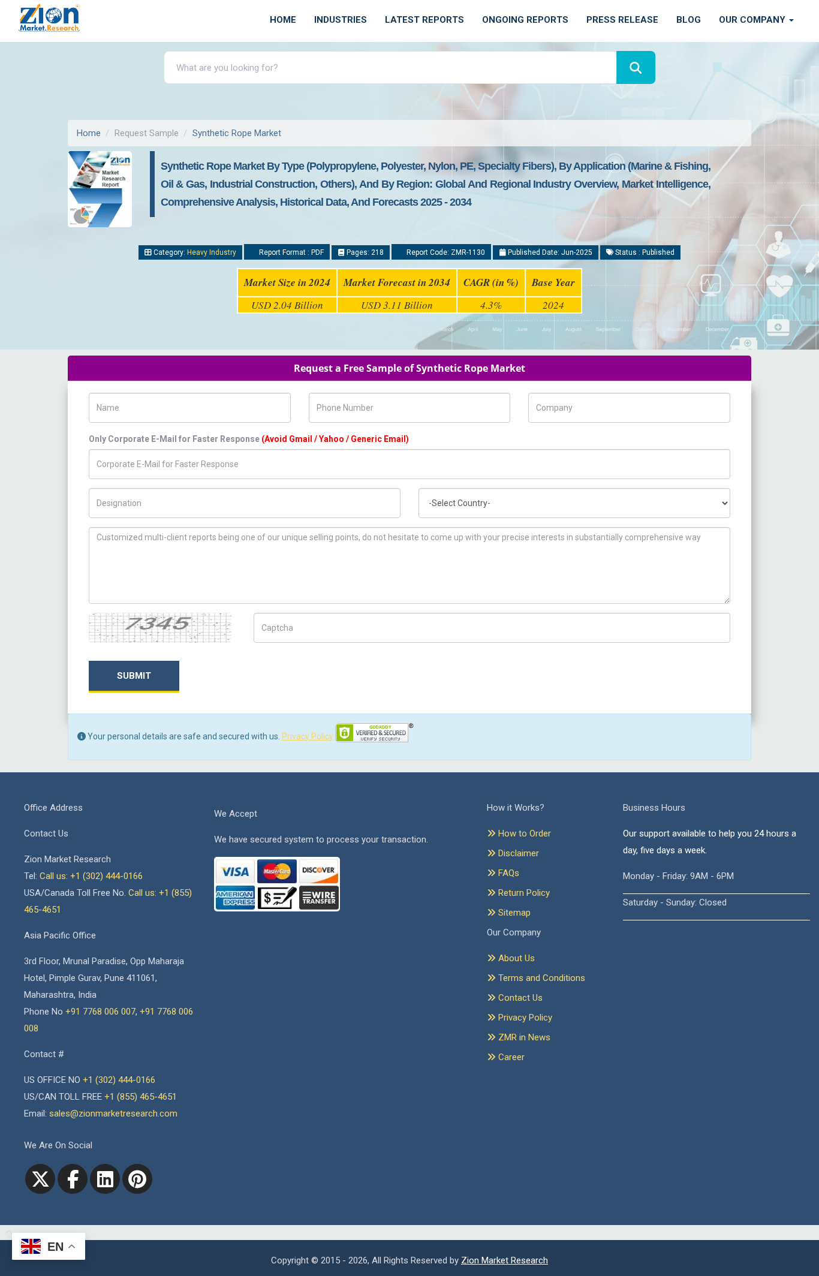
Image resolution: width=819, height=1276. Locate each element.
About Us (515, 958)
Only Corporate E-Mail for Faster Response (249, 439)
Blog (688, 19)
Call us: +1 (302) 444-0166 (91, 876)
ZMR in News (523, 1037)
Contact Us (519, 997)
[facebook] (73, 1179)
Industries (340, 19)
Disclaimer (517, 853)
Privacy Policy (307, 736)
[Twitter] (40, 1179)
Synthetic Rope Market (236, 133)
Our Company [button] (753, 19)
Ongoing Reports (525, 19)
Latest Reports (424, 19)
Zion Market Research (504, 1260)
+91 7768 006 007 (100, 1011)
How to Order (523, 833)
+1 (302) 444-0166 (119, 1080)
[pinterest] (137, 1179)
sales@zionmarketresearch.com (113, 1113)
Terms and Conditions (540, 978)
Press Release (622, 19)
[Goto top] (6, 1233)
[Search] (635, 67)
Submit (134, 675)
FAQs (507, 873)
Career (510, 1057)
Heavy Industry (211, 252)
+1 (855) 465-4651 (140, 1096)
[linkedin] (105, 1179)
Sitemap (513, 912)
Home (283, 19)
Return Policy (523, 892)
